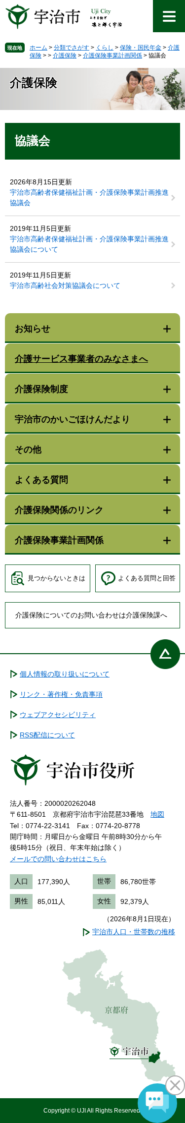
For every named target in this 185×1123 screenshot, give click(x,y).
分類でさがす (71, 47)
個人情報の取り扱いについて (65, 674)
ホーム (38, 47)
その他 (28, 449)
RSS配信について (47, 735)
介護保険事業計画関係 (112, 55)
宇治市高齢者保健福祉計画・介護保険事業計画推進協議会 (89, 197)
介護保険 (64, 55)
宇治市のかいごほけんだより (72, 419)
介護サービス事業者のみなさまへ (81, 359)
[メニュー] (169, 16)
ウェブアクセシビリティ (58, 715)
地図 (157, 814)
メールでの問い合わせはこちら (58, 859)
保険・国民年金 (140, 47)
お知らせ (32, 329)
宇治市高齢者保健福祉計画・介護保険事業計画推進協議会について (89, 244)
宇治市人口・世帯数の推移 (133, 932)
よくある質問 (41, 480)
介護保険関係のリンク (59, 510)
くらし (104, 47)
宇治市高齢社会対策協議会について (65, 285)
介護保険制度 (41, 389)
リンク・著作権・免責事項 (61, 694)
